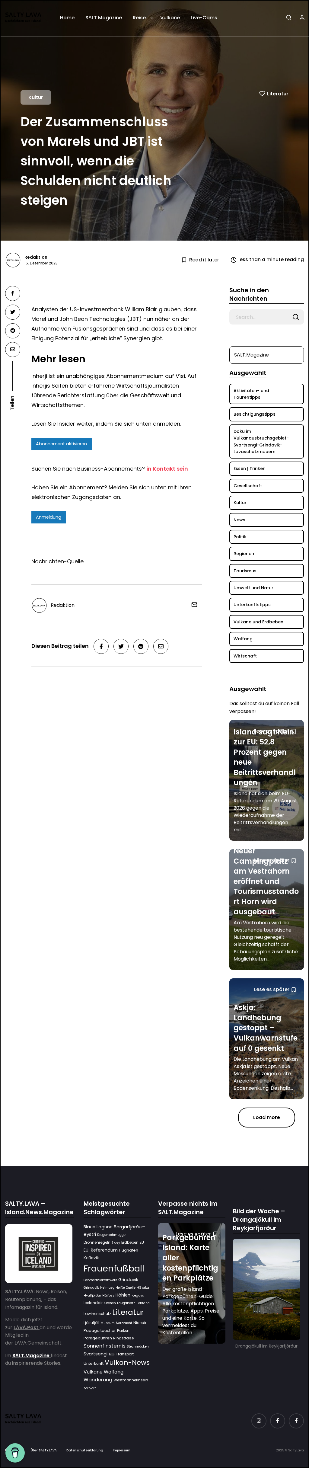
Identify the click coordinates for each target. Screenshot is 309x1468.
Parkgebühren (98, 1338)
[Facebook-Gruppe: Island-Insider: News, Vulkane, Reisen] (296, 1420)
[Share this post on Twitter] (12, 312)
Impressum (121, 1450)
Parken (123, 1330)
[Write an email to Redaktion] (192, 604)
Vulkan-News (127, 1362)
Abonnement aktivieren (61, 444)
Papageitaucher (100, 1330)
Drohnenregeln (97, 1242)
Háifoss (108, 1295)
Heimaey (107, 1287)
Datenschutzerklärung (84, 1450)
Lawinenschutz (97, 1313)
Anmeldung (48, 517)
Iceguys (138, 1295)
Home (67, 17)
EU (142, 1242)
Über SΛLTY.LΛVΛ (44, 1450)
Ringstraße (123, 1338)
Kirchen (110, 1303)
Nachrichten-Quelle (57, 561)
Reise (139, 17)
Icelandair (93, 1302)
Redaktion (35, 257)
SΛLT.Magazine (103, 17)
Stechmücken (138, 1346)
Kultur (35, 97)
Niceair (139, 1322)
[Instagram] (258, 1420)
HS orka (143, 1287)
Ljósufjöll (91, 1322)
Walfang (113, 1372)
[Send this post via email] (12, 349)
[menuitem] (67, 19)
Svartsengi (95, 1354)
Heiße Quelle (125, 1287)
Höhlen (123, 1295)
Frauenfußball (114, 1268)
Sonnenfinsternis (105, 1345)
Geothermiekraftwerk (100, 1280)
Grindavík (91, 1287)
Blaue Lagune (98, 1227)
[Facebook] (277, 1420)
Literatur (277, 93)
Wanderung (98, 1379)
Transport (125, 1354)
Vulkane (170, 17)
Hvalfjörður (92, 1295)
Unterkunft (94, 1363)
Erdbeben (130, 1242)
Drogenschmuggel (111, 1235)
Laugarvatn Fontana (133, 1303)
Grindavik (128, 1280)
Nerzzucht (124, 1323)
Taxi (112, 1354)
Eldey (116, 1242)
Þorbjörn (90, 1388)
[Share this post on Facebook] (12, 293)
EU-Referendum (101, 1250)
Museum (107, 1323)
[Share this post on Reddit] (12, 330)
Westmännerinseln (130, 1380)
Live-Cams (204, 17)
